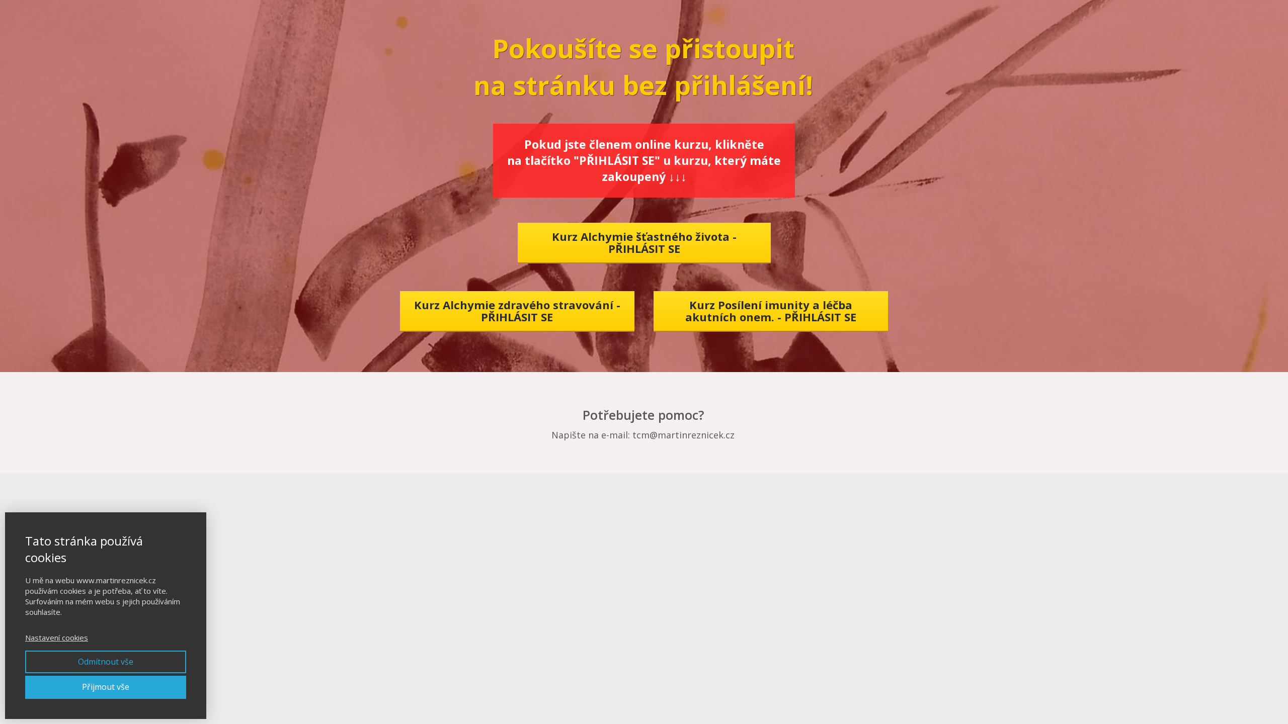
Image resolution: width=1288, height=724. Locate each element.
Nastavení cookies (56, 637)
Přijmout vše (105, 686)
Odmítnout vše (105, 661)
